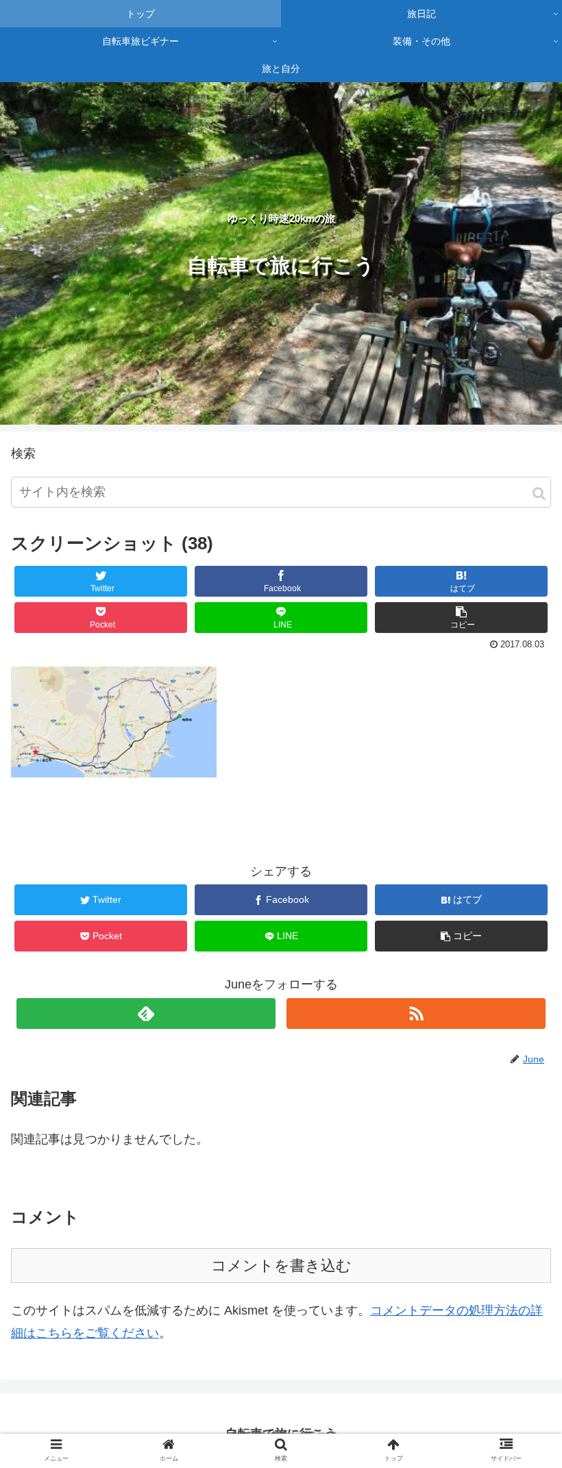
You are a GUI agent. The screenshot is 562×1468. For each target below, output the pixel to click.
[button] (539, 493)
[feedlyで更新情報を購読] (146, 1013)
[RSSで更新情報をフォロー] (416, 1013)
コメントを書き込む (281, 1265)
